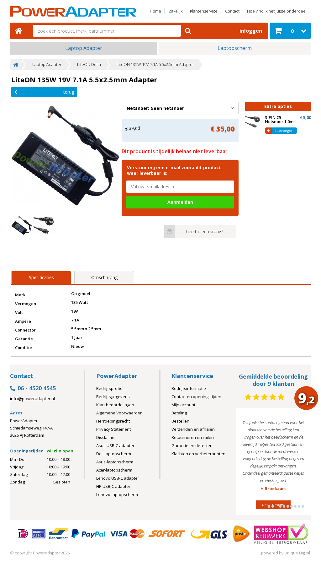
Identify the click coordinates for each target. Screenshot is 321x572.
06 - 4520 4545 (37, 388)
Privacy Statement (113, 429)
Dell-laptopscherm (113, 453)
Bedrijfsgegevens (113, 396)
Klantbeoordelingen (115, 404)
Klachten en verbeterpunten (198, 453)
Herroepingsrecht (113, 421)
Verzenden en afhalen (193, 429)
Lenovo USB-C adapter (117, 478)
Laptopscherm (235, 48)
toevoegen (284, 130)
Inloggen (250, 30)
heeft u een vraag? (204, 232)
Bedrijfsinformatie (188, 388)
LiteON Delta (89, 64)
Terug (68, 92)
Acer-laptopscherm (114, 470)
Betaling (179, 413)
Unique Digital (297, 553)
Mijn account (183, 404)
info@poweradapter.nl (32, 399)
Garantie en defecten (192, 445)
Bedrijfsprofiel (110, 388)
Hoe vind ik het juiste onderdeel (277, 11)
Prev (250, 464)
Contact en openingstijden (196, 396)
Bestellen (180, 421)
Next (297, 464)
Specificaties (41, 277)
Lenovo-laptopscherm (117, 494)
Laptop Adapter (83, 48)
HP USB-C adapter (113, 486)
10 (303, 506)
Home (155, 11)
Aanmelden (180, 202)
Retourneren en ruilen (192, 437)
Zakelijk (175, 11)
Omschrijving (104, 277)
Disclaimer (106, 437)
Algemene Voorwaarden (119, 413)
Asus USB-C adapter (115, 445)
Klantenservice (204, 11)
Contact (232, 11)
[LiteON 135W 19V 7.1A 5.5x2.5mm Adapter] (65, 156)
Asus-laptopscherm (114, 462)
